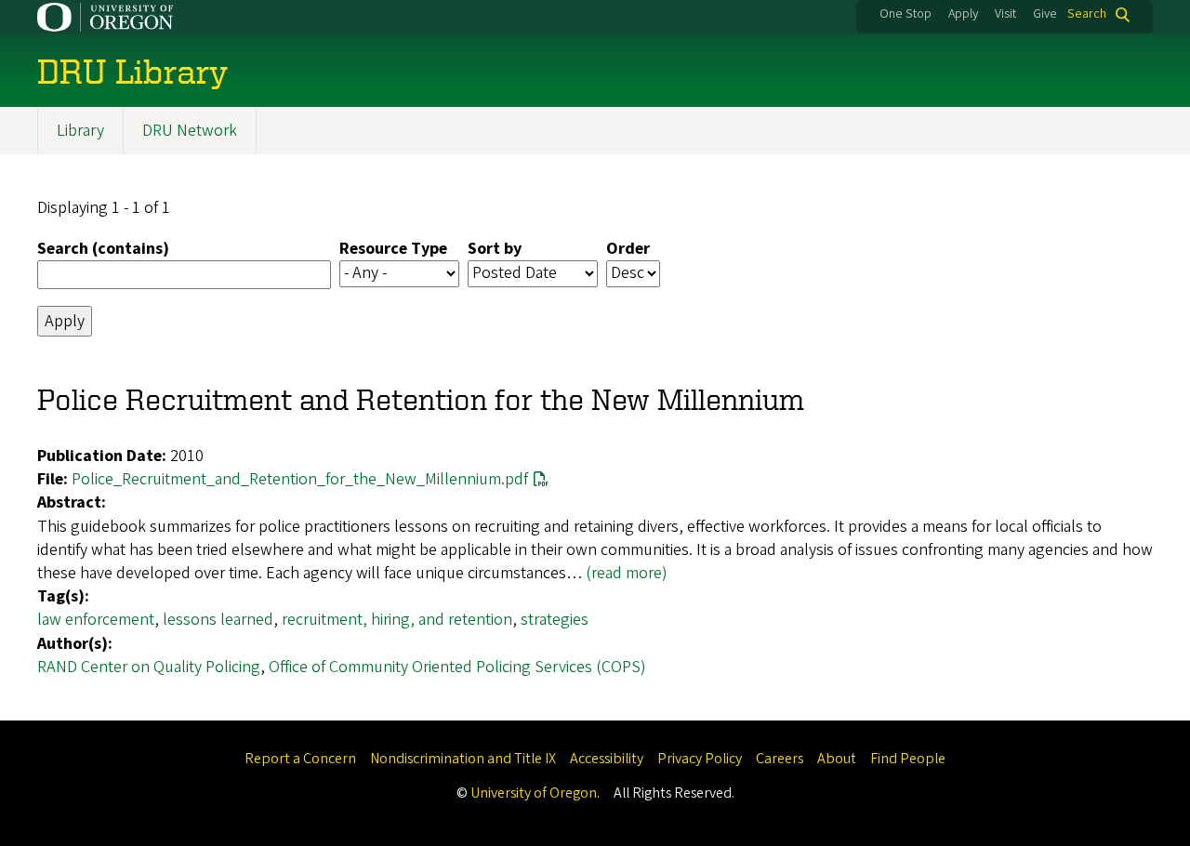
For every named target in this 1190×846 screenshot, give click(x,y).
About (836, 758)
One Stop (905, 14)
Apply (963, 14)
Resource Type (393, 248)
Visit (1005, 14)
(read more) (627, 573)
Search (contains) (103, 248)
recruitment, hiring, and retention (397, 619)
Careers (779, 758)
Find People (907, 758)
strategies (554, 619)
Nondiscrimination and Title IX (463, 758)
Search (1086, 14)
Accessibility (606, 758)
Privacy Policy (699, 758)
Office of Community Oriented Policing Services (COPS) (457, 667)
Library (80, 130)
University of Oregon (533, 793)
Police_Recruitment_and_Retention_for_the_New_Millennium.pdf (300, 479)
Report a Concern (300, 758)
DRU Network (189, 130)
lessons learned (218, 619)
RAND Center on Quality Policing (148, 667)
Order (628, 248)
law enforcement (95, 619)
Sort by (495, 248)
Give (1045, 14)
